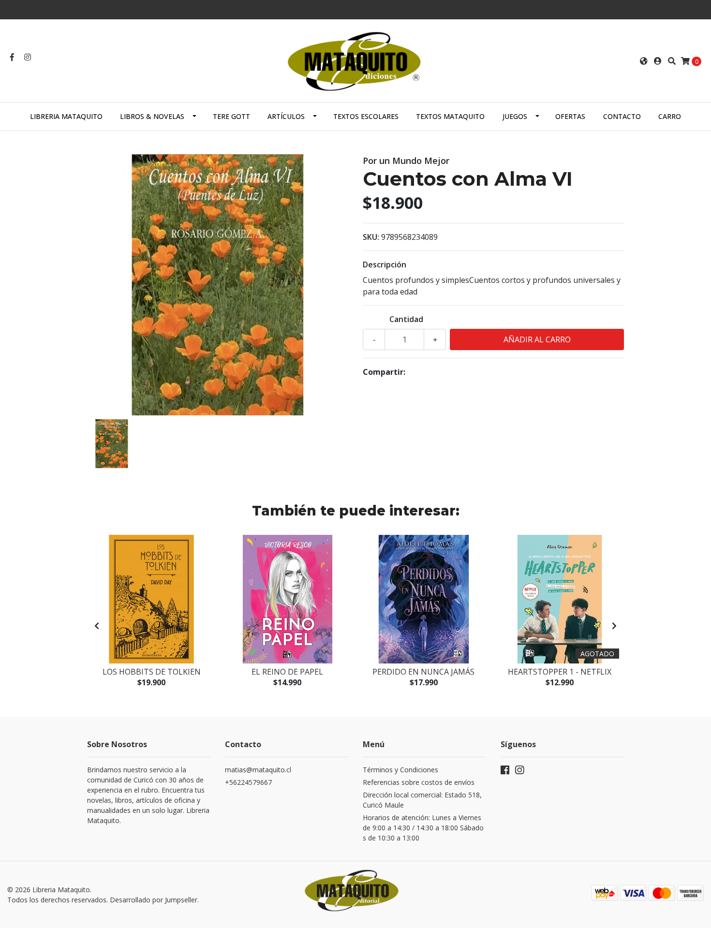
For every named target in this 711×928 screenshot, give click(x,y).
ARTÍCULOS (286, 116)
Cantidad (406, 319)
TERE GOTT (231, 116)
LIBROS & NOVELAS (152, 116)
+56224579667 (248, 782)
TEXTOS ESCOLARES (366, 116)
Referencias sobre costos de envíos (418, 782)
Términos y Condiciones (400, 769)
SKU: (371, 237)
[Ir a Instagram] (27, 57)
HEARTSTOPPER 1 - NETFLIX (559, 671)
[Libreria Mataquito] (355, 60)
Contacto (622, 116)
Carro (669, 116)
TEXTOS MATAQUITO (450, 116)
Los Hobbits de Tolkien (152, 671)
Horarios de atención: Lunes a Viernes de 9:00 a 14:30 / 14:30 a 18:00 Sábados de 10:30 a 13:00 (423, 827)
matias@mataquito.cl (258, 769)
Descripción (384, 264)
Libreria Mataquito (66, 116)
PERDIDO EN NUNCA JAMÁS (423, 671)
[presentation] (96, 625)
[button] (644, 61)
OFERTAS (570, 116)
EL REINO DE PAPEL (287, 671)
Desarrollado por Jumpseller (153, 899)
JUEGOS (515, 116)
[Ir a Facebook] (12, 57)
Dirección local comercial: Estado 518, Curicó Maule (422, 800)
